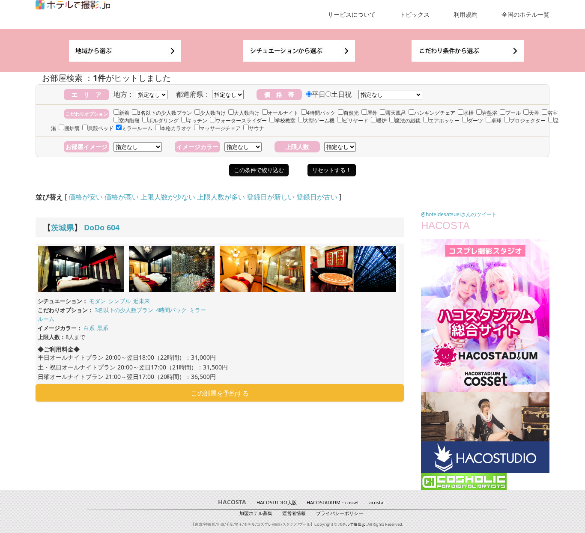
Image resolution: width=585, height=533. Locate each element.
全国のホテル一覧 (525, 14)
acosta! (377, 502)
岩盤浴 (489, 112)
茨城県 (62, 227)
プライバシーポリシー (339, 513)
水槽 (468, 112)
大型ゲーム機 (319, 120)
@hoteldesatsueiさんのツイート (459, 214)
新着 (124, 112)
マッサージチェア (220, 128)
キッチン (197, 120)
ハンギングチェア (434, 112)
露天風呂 (395, 112)
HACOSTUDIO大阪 (277, 502)
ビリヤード (355, 120)
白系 (89, 328)
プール (513, 112)
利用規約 (466, 14)
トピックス (415, 14)
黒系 (102, 328)
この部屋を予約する (220, 393)
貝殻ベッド (100, 128)
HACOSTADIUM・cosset (333, 502)
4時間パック (321, 112)
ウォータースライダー (241, 120)
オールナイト (283, 112)
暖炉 (381, 120)
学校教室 (285, 120)
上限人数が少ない (167, 197)
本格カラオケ (176, 128)
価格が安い (86, 197)
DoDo (94, 227)
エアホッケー (444, 120)
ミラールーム (137, 128)
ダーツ (475, 120)
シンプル (119, 301)
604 (113, 227)
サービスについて (352, 14)
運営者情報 (294, 513)
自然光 (351, 112)
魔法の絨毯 (408, 120)
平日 (318, 94)
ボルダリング (163, 120)
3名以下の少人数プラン (164, 112)
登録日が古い (316, 197)
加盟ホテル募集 (255, 513)
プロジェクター (528, 120)
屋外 (372, 112)
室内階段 (129, 120)
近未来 (141, 301)
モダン (97, 301)
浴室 (552, 112)
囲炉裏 (72, 128)
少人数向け (213, 112)
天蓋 (534, 112)
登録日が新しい (271, 197)
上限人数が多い (221, 197)
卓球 (496, 120)
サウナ (256, 128)
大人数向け (247, 112)
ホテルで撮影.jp (352, 524)
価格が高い (121, 197)
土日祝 (341, 94)
